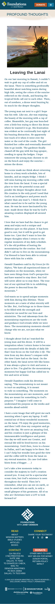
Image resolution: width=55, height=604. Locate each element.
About (14, 534)
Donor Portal (40, 559)
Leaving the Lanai (27, 72)
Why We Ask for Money (40, 556)
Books (14, 545)
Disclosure (15, 582)
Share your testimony (40, 534)
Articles (14, 542)
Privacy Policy (27, 582)
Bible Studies (15, 540)
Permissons (40, 582)
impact (40, 564)
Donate (40, 4)
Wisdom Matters (15, 537)
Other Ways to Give (40, 553)
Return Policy (40, 561)
